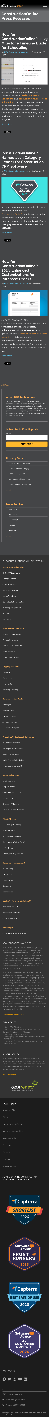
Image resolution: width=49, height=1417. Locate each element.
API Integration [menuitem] (10, 1138)
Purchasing (7, 613)
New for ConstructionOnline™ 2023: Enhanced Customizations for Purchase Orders (20, 270)
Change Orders (9, 579)
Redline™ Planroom (11, 913)
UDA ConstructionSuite (19, 469)
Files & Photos (9, 819)
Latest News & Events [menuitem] (13, 1124)
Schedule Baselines (11, 657)
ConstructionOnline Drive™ (14, 842)
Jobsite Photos (9, 830)
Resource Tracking (11, 754)
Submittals (7, 874)
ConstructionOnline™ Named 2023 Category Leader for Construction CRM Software (22, 159)
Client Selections (10, 584)
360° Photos (8, 848)
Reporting (7, 886)
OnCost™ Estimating (11, 573)
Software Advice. (10, 1044)
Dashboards (8, 892)
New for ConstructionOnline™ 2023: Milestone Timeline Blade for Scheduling (25, 41)
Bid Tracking (8, 619)
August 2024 (14, 509)
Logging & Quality (11, 666)
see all (8, 490)
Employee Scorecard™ (13, 748)
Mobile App (8, 927)
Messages (7, 705)
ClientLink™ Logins (11, 804)
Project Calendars (10, 640)
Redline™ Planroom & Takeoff (17, 901)
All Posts (5, 385)
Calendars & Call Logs (12, 792)
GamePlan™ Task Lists (12, 646)
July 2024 (13, 514)
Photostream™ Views (12, 836)
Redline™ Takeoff (10, 590)
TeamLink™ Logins (11, 728)
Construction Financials (13, 567)
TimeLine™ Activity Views (13, 810)
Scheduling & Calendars (13, 628)
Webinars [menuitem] (7, 1159)
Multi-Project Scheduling (13, 760)
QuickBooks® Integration (13, 602)
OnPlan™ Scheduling (12, 634)
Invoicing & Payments (12, 608)
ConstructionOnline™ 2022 (20, 484)
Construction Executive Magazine (17, 1032)
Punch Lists (7, 678)
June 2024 (13, 520)
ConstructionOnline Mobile (14, 933)
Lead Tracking (9, 781)
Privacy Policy (6, 1414)
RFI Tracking (8, 869)
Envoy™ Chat (8, 710)
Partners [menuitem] (7, 1145)
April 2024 (13, 530)
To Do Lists (7, 684)
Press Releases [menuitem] (10, 1166)
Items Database (9, 596)
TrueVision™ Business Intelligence (18, 737)
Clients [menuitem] (6, 1117)
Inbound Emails (9, 716)
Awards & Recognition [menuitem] (13, 1131)
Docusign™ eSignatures (13, 854)
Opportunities (9, 787)
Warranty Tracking (10, 690)
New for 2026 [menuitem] (9, 1110)
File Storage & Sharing (12, 825)
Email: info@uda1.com (15, 1400)
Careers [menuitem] (6, 1152)
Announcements (10, 722)
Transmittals (8, 880)
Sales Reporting (9, 798)
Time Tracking (9, 651)
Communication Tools (13, 699)
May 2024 (13, 525)
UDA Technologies (17, 474)
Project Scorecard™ (11, 743)
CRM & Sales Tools (11, 775)
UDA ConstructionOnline (19, 463)
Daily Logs (7, 672)
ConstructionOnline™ (12, 214)
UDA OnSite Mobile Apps (19, 479)
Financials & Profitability (13, 766)
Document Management (14, 863)
